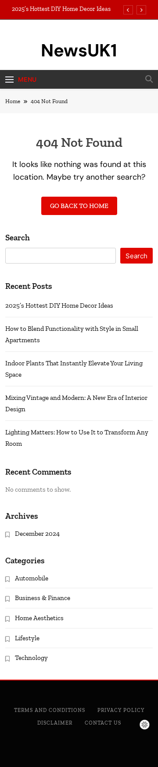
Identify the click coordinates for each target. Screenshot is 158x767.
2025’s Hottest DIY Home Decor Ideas (61, 9)
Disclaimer (54, 723)
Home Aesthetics (39, 618)
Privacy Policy (120, 710)
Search (17, 238)
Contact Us (103, 723)
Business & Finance (42, 598)
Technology (31, 658)
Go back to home (79, 206)
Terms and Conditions (49, 710)
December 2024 (37, 534)
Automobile (31, 578)
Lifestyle (27, 638)
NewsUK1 (79, 50)
